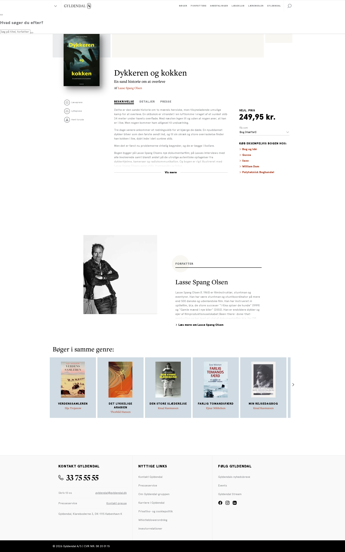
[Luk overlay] (1, 14)
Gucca (246, 155)
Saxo (245, 160)
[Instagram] (227, 504)
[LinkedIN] (235, 504)
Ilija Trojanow (73, 408)
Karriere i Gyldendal (151, 502)
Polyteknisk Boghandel (258, 172)
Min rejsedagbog (263, 403)
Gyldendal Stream (230, 494)
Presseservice (147, 485)
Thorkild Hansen (121, 412)
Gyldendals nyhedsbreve (234, 477)
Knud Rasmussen (168, 408)
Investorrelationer (150, 528)
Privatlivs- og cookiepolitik (155, 511)
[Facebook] (220, 504)
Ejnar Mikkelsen (216, 408)
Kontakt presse (116, 503)
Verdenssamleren (73, 403)
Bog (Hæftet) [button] (248, 132)
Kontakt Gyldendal (150, 477)
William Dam (250, 166)
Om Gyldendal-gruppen (153, 494)
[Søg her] (31, 32)
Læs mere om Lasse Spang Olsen (201, 324)
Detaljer (147, 101)
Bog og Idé (249, 149)
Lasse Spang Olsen (130, 88)
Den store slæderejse (168, 403)
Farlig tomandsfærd (216, 403)
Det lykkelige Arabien (120, 405)
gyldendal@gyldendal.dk (111, 493)
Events (222, 485)
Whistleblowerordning (152, 520)
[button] (289, 6)
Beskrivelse (124, 101)
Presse (165, 101)
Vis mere (171, 172)
